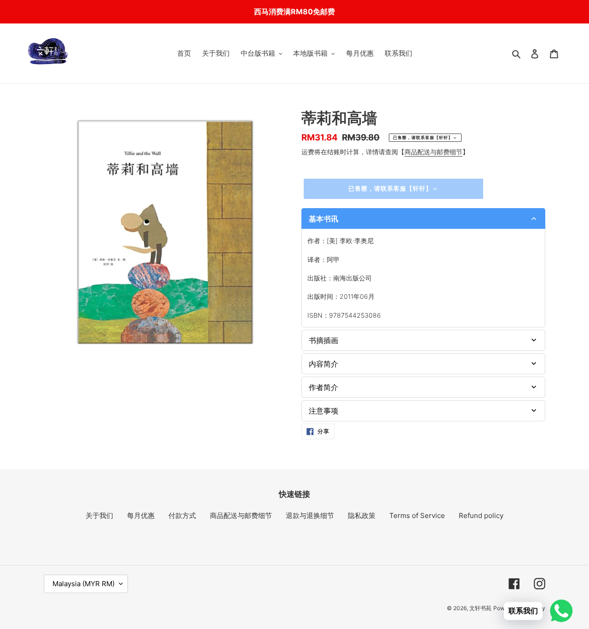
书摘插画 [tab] (323, 340)
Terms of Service (417, 515)
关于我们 (99, 515)
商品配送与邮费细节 (433, 152)
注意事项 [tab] (323, 410)
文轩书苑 (480, 608)
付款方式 (182, 515)
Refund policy (481, 515)
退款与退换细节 (310, 515)
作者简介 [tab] (323, 387)
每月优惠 (141, 515)
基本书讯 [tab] (323, 218)
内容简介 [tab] (323, 363)
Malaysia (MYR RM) (83, 583)
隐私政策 (361, 515)
